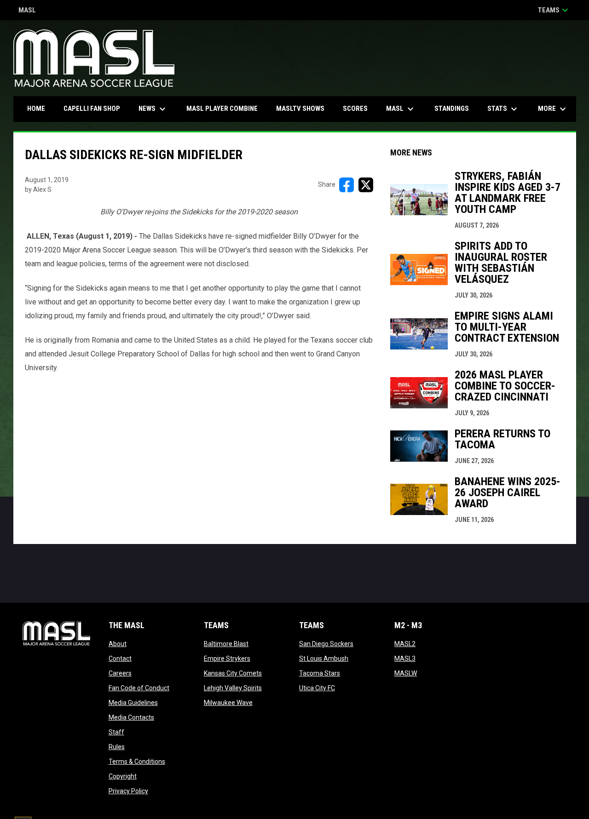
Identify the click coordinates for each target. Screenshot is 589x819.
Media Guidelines (133, 702)
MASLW (405, 673)
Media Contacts (131, 717)
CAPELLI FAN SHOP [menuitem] (95, 108)
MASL (27, 11)
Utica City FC (317, 688)
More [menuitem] (553, 109)
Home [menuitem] (36, 108)
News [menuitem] (153, 109)
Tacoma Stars (319, 673)
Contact (120, 658)
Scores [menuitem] (355, 108)
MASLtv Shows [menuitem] (300, 108)
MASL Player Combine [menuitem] (222, 108)
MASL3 (405, 658)
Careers (120, 673)
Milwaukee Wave (228, 702)
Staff (116, 732)
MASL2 (405, 643)
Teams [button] (554, 10)
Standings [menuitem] (451, 108)
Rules (117, 746)
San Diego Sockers (326, 643)
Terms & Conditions (137, 761)
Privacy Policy (128, 791)
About (118, 643)
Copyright (123, 776)
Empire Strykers (227, 658)
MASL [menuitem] (401, 109)
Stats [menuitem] (503, 109)
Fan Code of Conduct (139, 688)
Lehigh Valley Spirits (233, 688)
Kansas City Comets (233, 673)
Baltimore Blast (226, 643)
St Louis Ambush (323, 658)
